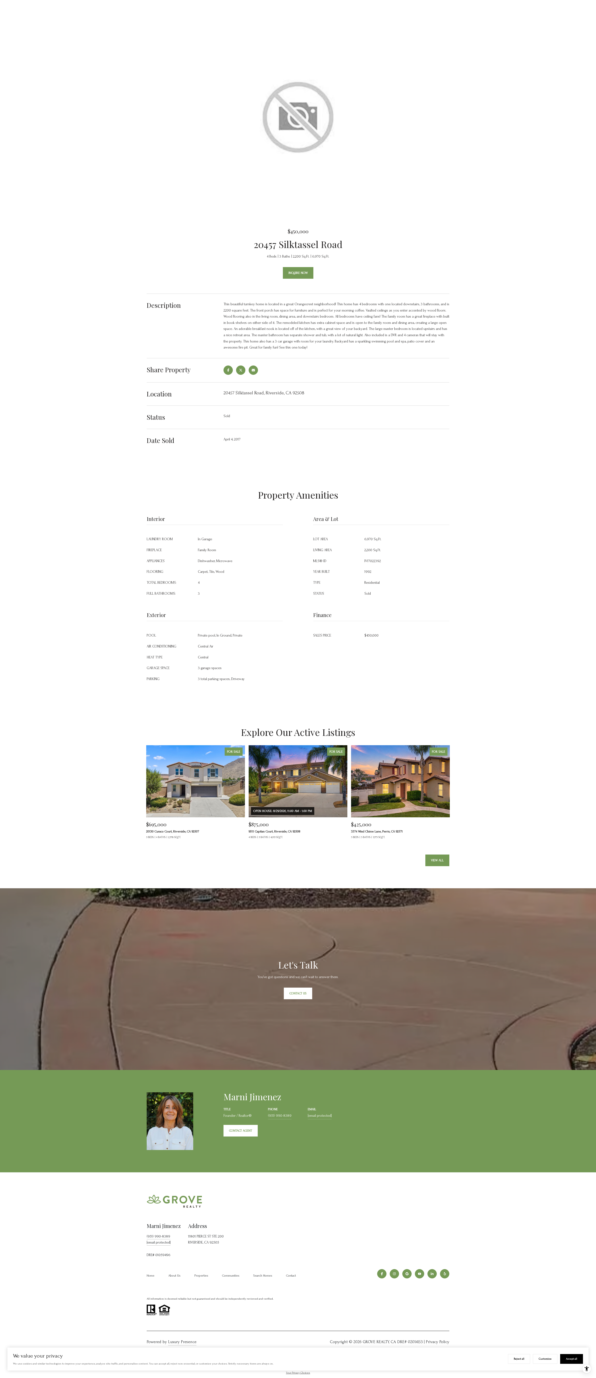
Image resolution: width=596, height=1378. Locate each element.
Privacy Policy (437, 1342)
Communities (230, 1275)
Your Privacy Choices (298, 1372)
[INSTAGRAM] (394, 1273)
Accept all (571, 1358)
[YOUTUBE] (419, 1273)
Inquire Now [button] (298, 273)
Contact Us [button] (298, 993)
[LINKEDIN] (432, 1273)
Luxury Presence (182, 1342)
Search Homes (262, 1275)
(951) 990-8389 (279, 1115)
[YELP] (444, 1273)
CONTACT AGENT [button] (240, 1130)
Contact (291, 1275)
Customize (545, 1358)
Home (150, 1275)
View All (437, 860)
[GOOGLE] (407, 1273)
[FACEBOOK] (381, 1273)
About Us (174, 1275)
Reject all (519, 1358)
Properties (201, 1275)
